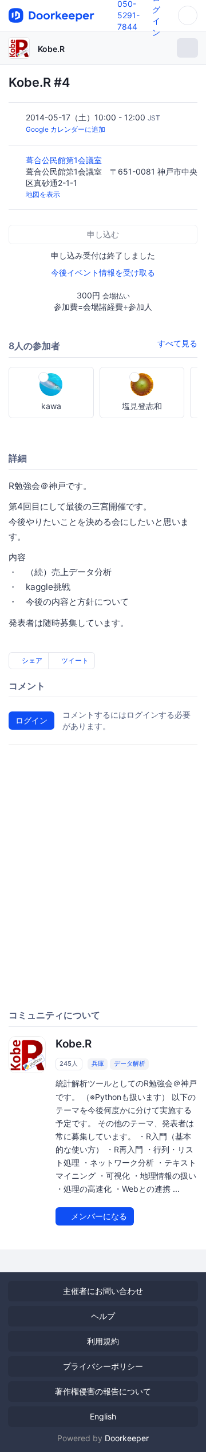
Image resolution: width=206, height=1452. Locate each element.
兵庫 (98, 1063)
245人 (69, 1063)
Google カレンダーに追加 (65, 129)
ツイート (74, 660)
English (103, 1416)
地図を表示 (43, 194)
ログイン (31, 720)
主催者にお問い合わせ (103, 1291)
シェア (31, 660)
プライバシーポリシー (103, 1366)
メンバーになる (98, 1216)
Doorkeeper (127, 1438)
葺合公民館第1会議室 (65, 160)
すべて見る (177, 343)
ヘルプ (103, 1316)
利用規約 (103, 1341)
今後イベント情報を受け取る (103, 272)
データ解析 (129, 1063)
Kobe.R (51, 49)
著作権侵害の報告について (103, 1391)
